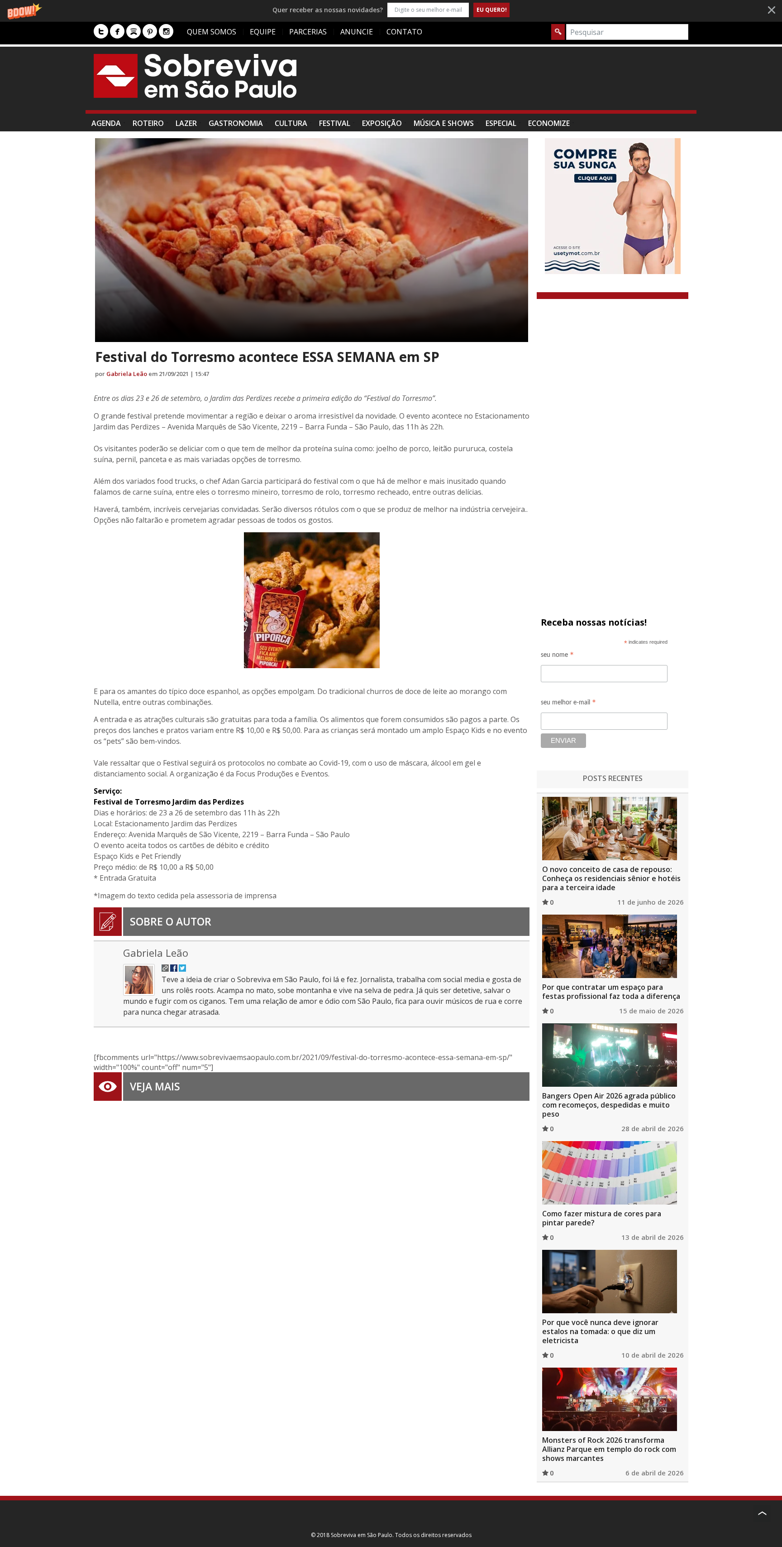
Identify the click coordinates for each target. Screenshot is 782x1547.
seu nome (557, 656)
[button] (391, 9)
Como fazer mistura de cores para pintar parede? (601, 1218)
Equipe (263, 32)
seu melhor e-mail (568, 703)
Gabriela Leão (126, 374)
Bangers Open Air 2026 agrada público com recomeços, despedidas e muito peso (609, 1105)
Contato (404, 32)
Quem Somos (211, 32)
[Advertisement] (523, 83)
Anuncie (356, 32)
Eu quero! (492, 10)
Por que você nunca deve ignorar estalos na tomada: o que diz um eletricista (600, 1331)
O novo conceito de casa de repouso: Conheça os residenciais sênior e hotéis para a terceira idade (611, 878)
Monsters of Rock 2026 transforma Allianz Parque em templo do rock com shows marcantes (609, 1449)
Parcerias (308, 32)
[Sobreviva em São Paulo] (195, 75)
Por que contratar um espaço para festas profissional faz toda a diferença (611, 991)
